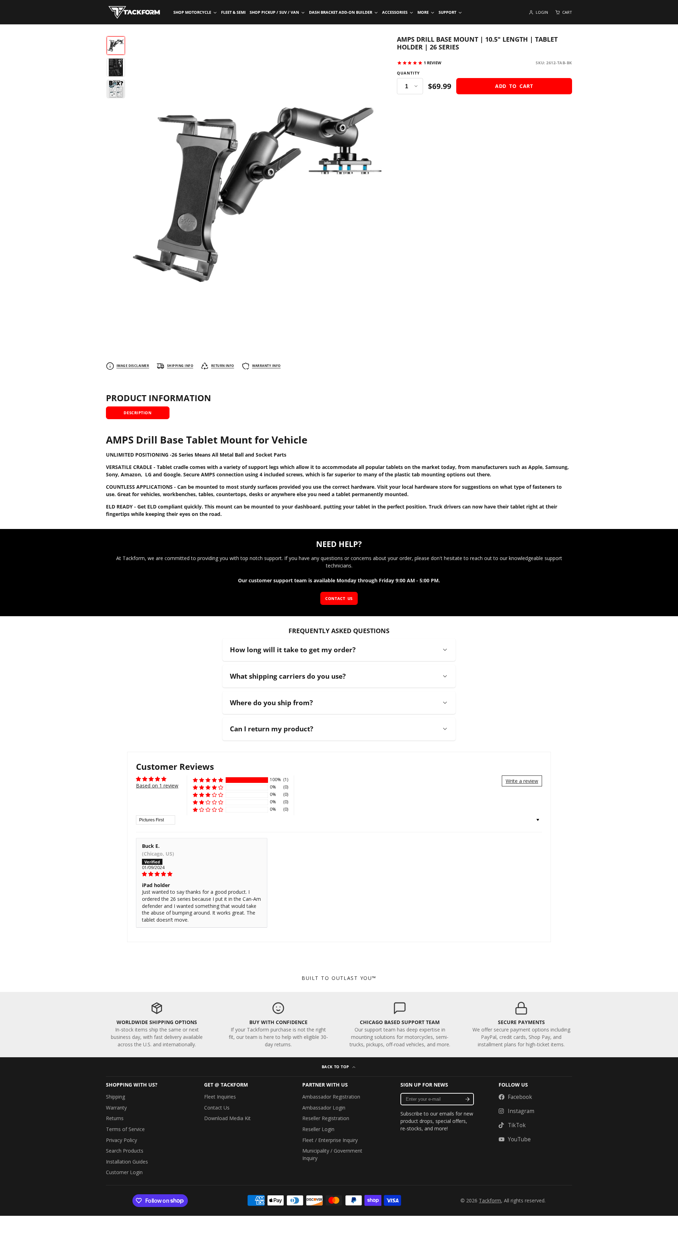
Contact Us (217, 1107)
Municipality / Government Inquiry (332, 1154)
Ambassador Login (323, 1107)
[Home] (134, 12)
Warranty (116, 1107)
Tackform (490, 1200)
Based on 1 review (157, 785)
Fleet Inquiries (220, 1096)
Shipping (115, 1096)
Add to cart (514, 86)
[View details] (157, 1024)
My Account (538, 12)
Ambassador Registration (331, 1096)
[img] (201, 874)
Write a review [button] (522, 781)
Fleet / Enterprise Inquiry (330, 1140)
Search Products (124, 1150)
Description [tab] (137, 412)
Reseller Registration (325, 1118)
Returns (115, 1118)
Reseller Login (318, 1129)
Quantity (408, 73)
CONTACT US (338, 598)
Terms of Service (125, 1129)
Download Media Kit (227, 1118)
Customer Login (124, 1172)
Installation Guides (127, 1161)
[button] (208, 780)
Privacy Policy (121, 1140)
